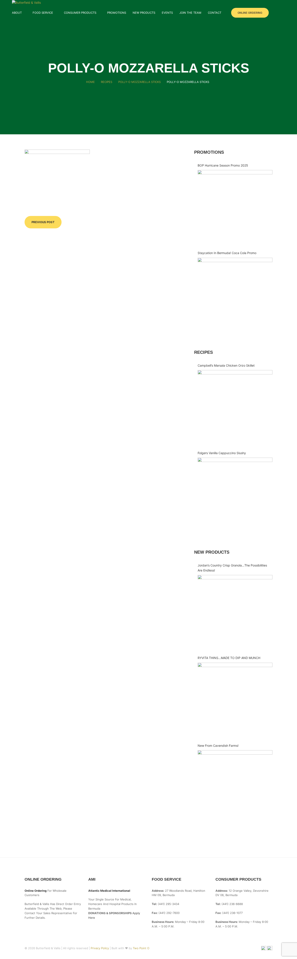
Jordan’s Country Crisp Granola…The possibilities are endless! (232, 567)
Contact (214, 12)
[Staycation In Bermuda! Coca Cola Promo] (235, 295)
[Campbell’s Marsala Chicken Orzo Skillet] (235, 407)
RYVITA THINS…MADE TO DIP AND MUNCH (229, 658)
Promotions (116, 12)
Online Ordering (250, 12)
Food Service (43, 12)
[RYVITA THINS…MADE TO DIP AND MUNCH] (235, 700)
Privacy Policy (100, 948)
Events (167, 12)
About (17, 12)
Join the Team (190, 12)
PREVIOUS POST (43, 222)
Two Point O (141, 948)
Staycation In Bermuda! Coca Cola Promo (227, 253)
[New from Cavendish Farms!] (235, 787)
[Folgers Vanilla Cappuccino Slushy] (235, 495)
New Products (144, 12)
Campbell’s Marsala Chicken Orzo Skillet (226, 365)
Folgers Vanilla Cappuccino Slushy (222, 453)
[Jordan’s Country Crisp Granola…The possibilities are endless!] (235, 612)
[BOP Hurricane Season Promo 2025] (235, 207)
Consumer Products (80, 12)
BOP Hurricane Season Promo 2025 (223, 165)
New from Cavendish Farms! (218, 745)
